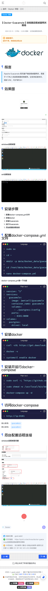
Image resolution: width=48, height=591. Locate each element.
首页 (4, 9)
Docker (7, 527)
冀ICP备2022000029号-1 (32, 572)
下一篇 (42, 556)
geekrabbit (15, 572)
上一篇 (5, 556)
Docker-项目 (13, 9)
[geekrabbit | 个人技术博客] (23, 3)
